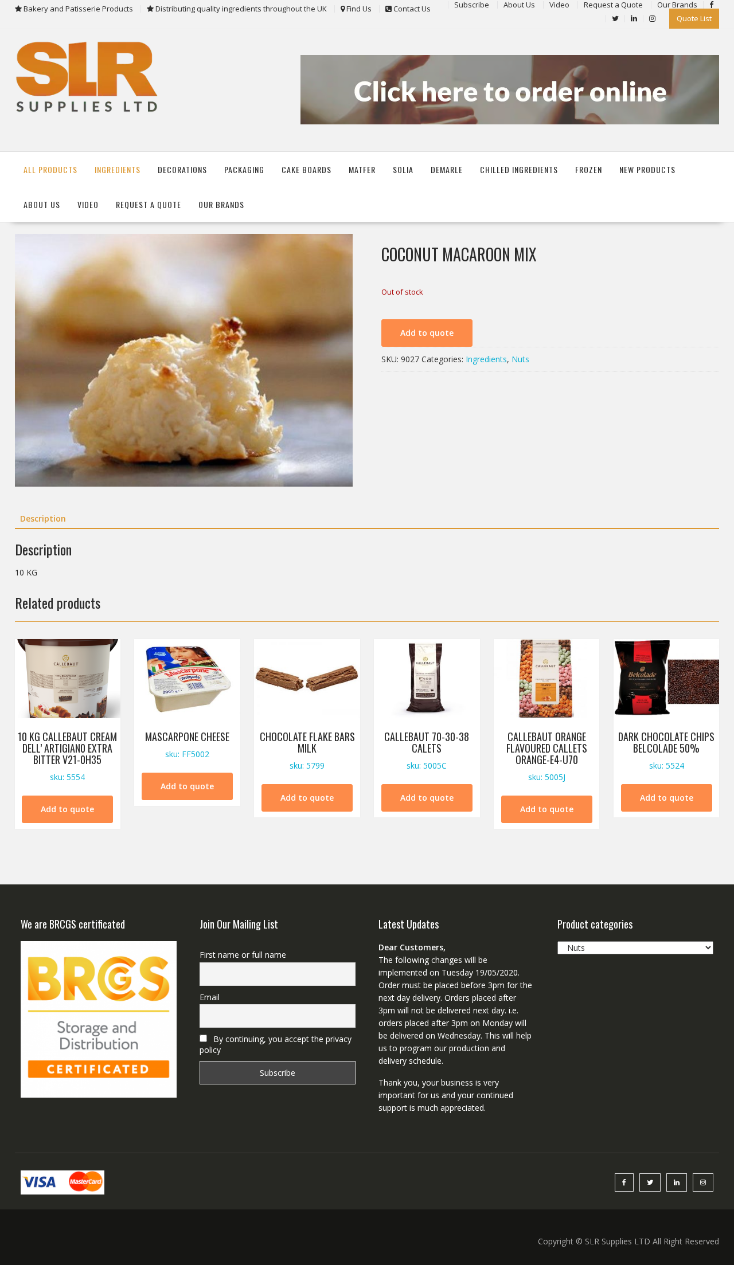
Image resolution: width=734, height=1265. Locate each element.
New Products (647, 169)
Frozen (588, 169)
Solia (403, 169)
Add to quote (427, 332)
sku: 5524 (666, 750)
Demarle (447, 169)
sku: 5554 (67, 755)
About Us (42, 204)
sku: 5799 (307, 750)
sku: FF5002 (187, 744)
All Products (50, 169)
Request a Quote (148, 204)
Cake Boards (306, 169)
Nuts (520, 359)
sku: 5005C (426, 750)
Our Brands (221, 204)
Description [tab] (43, 518)
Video (88, 204)
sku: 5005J (546, 755)
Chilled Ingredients (519, 169)
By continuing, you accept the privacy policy (276, 1044)
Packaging (244, 169)
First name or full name (243, 954)
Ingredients (117, 169)
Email (210, 997)
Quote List (694, 18)
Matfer (362, 169)
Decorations (182, 169)
